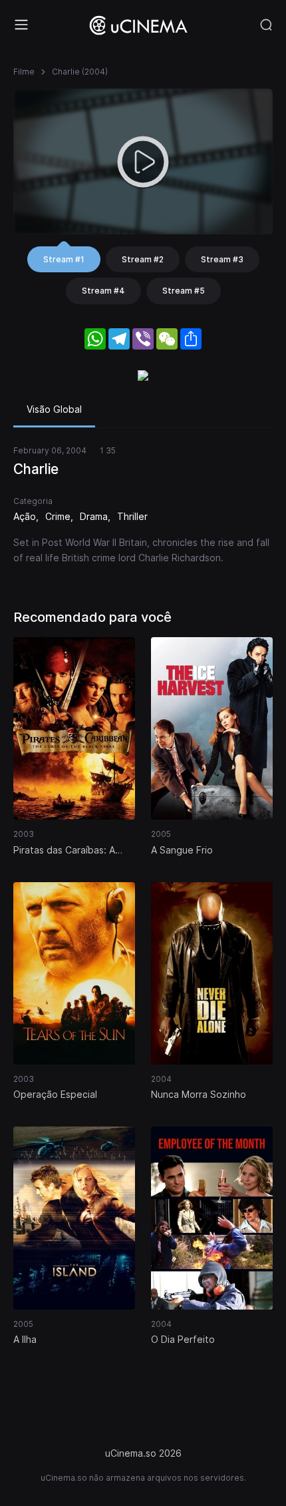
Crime (58, 516)
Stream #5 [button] (183, 291)
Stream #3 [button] (222, 259)
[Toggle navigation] (21, 24)
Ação (24, 516)
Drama (94, 516)
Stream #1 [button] (63, 259)
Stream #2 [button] (143, 259)
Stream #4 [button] (103, 291)
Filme (24, 72)
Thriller (132, 516)
